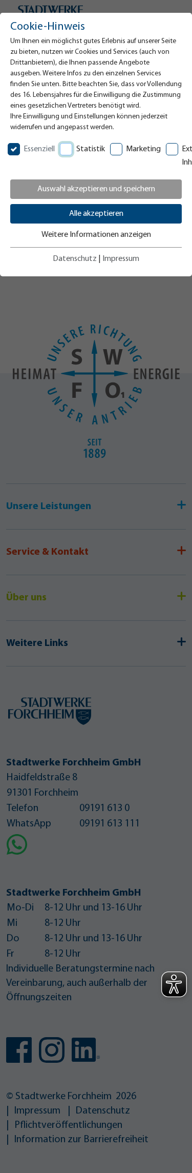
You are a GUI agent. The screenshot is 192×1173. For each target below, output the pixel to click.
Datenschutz (75, 259)
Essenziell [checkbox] (39, 149)
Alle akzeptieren (96, 214)
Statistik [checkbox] (90, 149)
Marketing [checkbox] (143, 149)
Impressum (120, 259)
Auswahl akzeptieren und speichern (96, 189)
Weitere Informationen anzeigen (96, 235)
